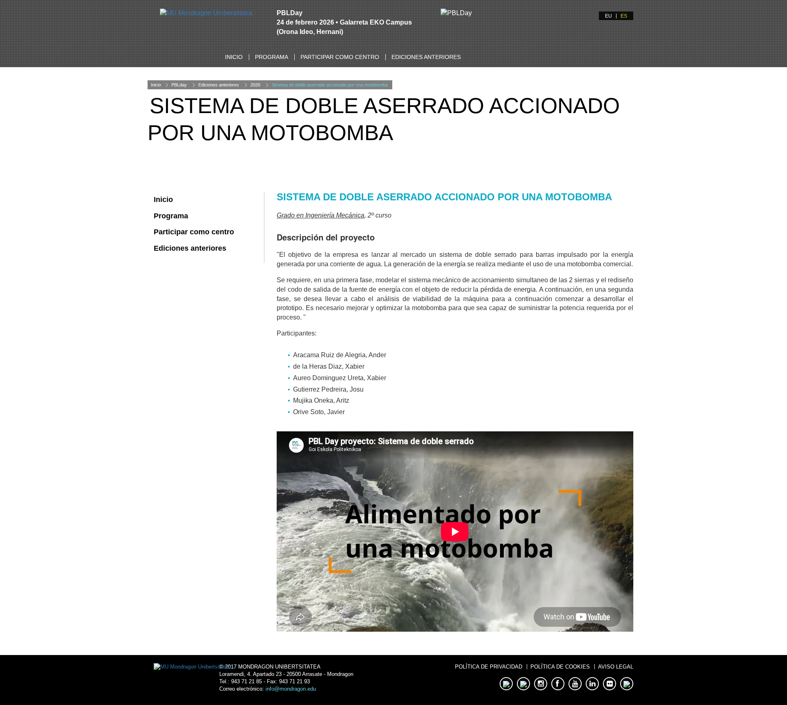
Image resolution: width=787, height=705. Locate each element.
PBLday (179, 84)
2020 (255, 84)
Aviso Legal (615, 666)
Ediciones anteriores (426, 57)
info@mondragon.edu (291, 689)
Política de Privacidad (488, 666)
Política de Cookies (560, 666)
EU (608, 16)
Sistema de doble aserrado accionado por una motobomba (330, 84)
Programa (271, 57)
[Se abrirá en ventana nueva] (206, 12)
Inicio (234, 57)
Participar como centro (339, 57)
